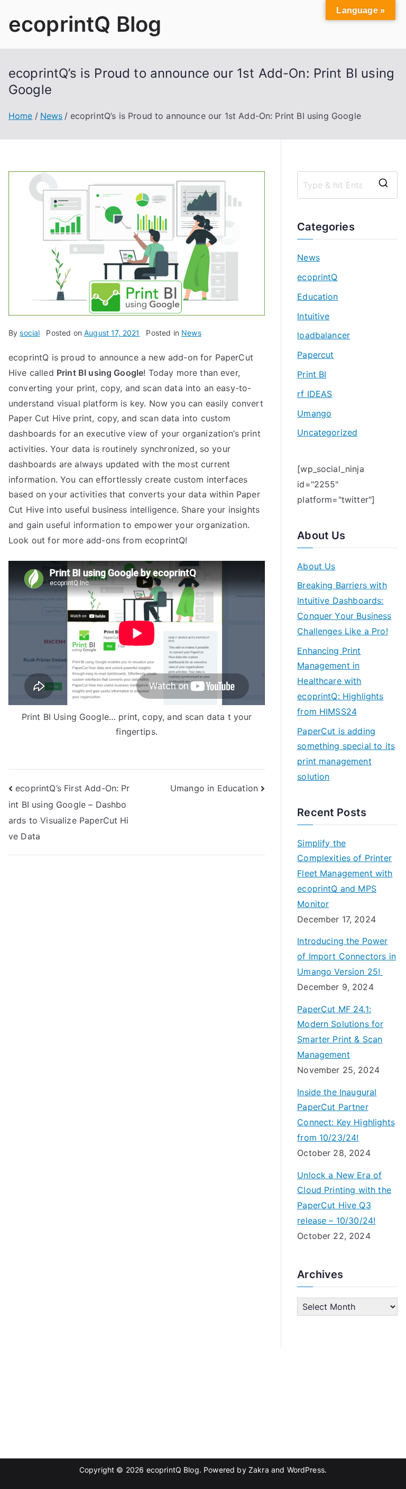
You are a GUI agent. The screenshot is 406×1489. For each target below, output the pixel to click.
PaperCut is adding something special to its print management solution (346, 754)
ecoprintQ (317, 277)
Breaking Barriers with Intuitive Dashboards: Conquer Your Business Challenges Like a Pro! (344, 608)
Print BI (311, 374)
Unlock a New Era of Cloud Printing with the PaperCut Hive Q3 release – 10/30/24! (344, 1198)
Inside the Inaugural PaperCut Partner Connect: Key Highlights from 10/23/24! (346, 1115)
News (191, 332)
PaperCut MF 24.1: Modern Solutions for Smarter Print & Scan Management (340, 1032)
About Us (316, 566)
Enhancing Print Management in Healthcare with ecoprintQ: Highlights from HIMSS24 (340, 681)
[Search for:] (347, 185)
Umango (314, 413)
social (30, 332)
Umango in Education (214, 788)
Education (317, 296)
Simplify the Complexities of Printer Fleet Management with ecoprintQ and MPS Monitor (344, 873)
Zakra (258, 1469)
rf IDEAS (314, 394)
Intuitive (313, 316)
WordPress (306, 1469)
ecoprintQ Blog (84, 24)
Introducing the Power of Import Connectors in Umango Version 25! (346, 956)
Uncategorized (327, 432)
